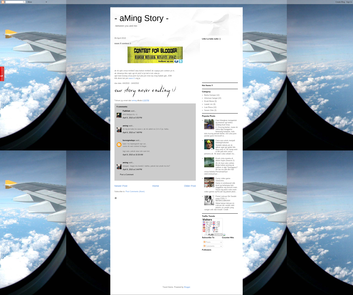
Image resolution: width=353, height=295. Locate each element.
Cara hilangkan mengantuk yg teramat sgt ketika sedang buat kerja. (226, 122)
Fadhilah (126, 111)
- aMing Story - (141, 18)
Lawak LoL (208, 104)
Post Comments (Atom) (135, 191)
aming (125, 126)
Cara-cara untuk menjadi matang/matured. (225, 141)
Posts (208, 242)
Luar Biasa (208, 107)
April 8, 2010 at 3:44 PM (132, 169)
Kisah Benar (209, 101)
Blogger (187, 287)
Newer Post (120, 186)
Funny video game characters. (223, 179)
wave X (132, 78)
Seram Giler (209, 110)
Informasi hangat (211, 98)
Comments (210, 246)
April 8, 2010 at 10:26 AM (133, 155)
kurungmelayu (129, 140)
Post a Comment (126, 174)
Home (155, 186)
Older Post (190, 186)
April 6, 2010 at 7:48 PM (132, 132)
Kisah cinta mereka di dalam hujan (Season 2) (225, 159)
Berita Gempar (210, 95)
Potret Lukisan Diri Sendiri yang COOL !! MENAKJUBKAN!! (226, 198)
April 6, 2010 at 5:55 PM (132, 118)
